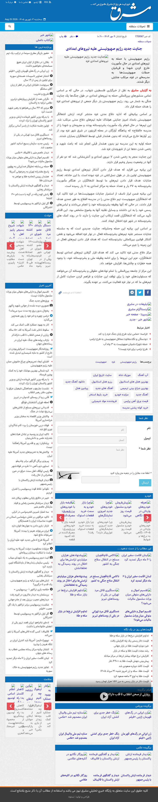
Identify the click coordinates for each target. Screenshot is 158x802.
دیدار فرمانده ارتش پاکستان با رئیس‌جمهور (136, 777)
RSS (46, 2)
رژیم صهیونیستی (128, 362)
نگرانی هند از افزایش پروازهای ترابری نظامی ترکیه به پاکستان (31, 101)
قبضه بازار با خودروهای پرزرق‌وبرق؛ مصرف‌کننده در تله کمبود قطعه (67, 530)
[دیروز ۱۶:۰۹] (72, 598)
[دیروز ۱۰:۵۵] (136, 720)
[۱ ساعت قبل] (46, 701)
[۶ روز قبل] (122, 510)
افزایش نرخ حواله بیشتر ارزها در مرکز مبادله (126, 656)
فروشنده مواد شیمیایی (104, 401)
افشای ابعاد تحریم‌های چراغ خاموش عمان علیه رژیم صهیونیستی (29, 363)
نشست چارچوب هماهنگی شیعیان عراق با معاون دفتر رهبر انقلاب (29, 390)
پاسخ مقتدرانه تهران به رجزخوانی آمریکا (29, 172)
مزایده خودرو (122, 394)
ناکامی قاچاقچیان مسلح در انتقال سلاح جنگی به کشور (104, 578)
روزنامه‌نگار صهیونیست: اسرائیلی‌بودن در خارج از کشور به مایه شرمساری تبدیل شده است (30, 353)
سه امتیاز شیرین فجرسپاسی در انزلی (30, 512)
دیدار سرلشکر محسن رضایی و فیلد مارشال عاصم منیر (33, 505)
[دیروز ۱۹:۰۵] (72, 762)
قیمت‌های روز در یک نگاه (137, 629)
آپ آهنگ (143, 375)
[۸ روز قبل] (85, 511)
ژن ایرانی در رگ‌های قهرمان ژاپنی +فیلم (136, 736)
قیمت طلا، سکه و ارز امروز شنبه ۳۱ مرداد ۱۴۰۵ (124, 671)
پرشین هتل (81, 388)
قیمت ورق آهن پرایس (136, 401)
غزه (113, 362)
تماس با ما (23, 2)
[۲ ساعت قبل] (104, 696)
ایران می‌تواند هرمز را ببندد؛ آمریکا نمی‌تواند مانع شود (33, 533)
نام (148, 428)
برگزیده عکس (143, 747)
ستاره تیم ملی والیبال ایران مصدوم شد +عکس (73, 736)
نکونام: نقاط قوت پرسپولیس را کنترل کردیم (32, 491)
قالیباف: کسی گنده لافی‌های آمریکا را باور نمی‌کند (29, 633)
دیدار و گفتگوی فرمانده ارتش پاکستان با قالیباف (106, 777)
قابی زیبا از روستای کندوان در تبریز (31, 397)
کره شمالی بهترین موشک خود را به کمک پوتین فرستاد (30, 373)
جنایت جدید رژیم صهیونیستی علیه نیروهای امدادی (104, 49)
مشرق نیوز (122, 10)
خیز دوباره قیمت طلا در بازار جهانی (131, 646)
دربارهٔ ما (10, 2)
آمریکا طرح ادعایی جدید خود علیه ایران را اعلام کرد (30, 542)
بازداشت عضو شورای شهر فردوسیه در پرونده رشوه (38, 254)
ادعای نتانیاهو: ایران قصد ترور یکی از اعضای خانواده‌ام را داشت (32, 624)
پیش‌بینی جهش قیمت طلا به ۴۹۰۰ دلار (129, 661)
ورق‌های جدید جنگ (39, 301)
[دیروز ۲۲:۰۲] (136, 762)
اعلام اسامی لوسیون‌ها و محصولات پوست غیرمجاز (11, 715)
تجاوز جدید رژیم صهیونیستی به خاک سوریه (32, 669)
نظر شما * (144, 449)
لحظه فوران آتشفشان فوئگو (35, 402)
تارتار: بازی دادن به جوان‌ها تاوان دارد (30, 526)
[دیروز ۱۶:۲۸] (104, 598)
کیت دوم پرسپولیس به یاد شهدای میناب (28, 558)
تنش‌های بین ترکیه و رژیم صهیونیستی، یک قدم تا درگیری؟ (31, 582)
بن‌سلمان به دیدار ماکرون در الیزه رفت (29, 595)
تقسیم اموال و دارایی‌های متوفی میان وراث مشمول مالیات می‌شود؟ (137, 615)
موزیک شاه (125, 375)
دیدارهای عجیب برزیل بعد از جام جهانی (28, 600)
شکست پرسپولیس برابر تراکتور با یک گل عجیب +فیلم (30, 607)
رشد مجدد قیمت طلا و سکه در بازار (131, 651)
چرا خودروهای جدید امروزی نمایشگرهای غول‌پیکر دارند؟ (104, 527)
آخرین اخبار (45, 285)
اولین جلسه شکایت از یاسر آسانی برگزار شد (30, 128)
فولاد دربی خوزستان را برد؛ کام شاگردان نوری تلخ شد (30, 427)
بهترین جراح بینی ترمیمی (134, 388)
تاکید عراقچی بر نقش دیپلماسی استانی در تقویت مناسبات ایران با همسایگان (29, 519)
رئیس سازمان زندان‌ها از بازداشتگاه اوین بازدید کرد (30, 565)
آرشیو (36, 2)
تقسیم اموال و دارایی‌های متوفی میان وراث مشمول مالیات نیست (29, 294)
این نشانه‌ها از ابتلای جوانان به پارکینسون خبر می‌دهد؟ (29, 719)
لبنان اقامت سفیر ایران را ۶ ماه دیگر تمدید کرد (137, 578)
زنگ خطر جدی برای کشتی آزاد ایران (105, 736)
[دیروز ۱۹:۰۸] (72, 563)
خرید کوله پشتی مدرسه (135, 408)
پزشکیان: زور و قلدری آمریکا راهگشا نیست (32, 445)
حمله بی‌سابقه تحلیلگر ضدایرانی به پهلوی (28, 166)
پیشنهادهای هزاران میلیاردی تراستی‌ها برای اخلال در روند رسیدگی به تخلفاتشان (72, 580)
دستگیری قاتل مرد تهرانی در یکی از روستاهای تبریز (105, 613)
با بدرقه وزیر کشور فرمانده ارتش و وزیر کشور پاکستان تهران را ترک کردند (30, 119)
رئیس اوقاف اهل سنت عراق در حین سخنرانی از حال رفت (32, 473)
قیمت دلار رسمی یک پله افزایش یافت (129, 641)
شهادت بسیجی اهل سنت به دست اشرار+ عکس (20, 254)
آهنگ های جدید (104, 388)
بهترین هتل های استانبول (133, 382)
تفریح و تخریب (41, 94)
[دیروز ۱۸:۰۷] (136, 598)
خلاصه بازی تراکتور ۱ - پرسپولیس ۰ (31, 590)
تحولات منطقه (137, 26)
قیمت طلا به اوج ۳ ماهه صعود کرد (131, 676)
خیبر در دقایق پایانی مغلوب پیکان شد (30, 498)
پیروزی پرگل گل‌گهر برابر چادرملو (32, 461)
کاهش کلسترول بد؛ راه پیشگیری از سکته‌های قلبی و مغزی (20, 719)
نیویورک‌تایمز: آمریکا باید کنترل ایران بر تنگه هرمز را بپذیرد (31, 642)
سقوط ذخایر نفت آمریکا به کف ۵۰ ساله (29, 330)
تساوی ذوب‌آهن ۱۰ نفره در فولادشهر (30, 466)
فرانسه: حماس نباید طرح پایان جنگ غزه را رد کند (123, 334)
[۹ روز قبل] (66, 513)
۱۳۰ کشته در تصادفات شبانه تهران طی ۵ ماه (29, 254)
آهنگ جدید (142, 394)
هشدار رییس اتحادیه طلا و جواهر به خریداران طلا (32, 178)
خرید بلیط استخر (98, 394)
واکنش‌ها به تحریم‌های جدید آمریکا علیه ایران (30, 454)
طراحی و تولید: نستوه (79, 797)
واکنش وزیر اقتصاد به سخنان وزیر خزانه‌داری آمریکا (33, 418)
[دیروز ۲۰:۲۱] (136, 563)
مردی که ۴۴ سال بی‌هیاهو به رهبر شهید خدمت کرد (30, 110)
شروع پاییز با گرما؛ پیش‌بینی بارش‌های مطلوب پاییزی (11, 252)
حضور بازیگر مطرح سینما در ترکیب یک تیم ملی (29, 55)
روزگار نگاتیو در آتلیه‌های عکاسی (73, 777)
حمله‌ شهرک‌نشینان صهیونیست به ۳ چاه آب (125, 344)
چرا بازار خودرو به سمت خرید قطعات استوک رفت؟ (86, 527)
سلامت (47, 679)
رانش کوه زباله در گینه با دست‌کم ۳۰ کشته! (31, 196)
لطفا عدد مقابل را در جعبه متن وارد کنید (130, 473)
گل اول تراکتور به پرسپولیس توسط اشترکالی (33, 205)
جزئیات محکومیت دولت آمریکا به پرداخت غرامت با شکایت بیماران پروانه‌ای (29, 551)
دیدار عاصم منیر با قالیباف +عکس (32, 153)
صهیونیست (101, 362)
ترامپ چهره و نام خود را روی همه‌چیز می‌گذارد (31, 318)
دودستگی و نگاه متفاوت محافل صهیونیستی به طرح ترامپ (118, 339)
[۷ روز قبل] (104, 513)
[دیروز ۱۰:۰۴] (72, 720)
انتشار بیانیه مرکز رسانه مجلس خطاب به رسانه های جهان (30, 651)
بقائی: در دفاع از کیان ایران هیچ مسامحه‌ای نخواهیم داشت (34, 64)
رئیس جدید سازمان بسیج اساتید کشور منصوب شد (31, 145)
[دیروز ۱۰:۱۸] (104, 720)
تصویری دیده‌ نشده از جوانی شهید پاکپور (28, 306)
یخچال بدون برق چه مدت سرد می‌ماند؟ (29, 311)
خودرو (148, 496)
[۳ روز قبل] (141, 513)
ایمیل (147, 438)
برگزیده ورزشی (143, 706)
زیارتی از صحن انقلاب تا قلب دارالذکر (127, 694)
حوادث (47, 215)
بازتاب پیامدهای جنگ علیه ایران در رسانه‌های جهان (33, 342)
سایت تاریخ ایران (102, 375)
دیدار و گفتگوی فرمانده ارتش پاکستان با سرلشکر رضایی (30, 187)
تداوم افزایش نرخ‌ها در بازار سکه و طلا (72, 613)
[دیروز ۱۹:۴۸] (104, 762)
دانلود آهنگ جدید (75, 382)
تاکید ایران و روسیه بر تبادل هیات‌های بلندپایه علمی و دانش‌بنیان (31, 436)
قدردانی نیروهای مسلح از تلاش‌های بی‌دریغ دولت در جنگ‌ (32, 409)
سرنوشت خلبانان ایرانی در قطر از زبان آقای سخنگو (31, 87)
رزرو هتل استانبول (102, 382)
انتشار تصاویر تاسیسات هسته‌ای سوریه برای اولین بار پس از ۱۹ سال (31, 78)
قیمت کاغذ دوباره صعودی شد (134, 666)
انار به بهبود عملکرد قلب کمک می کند (30, 325)
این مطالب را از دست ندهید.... (134, 548)
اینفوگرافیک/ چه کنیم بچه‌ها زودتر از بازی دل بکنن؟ (38, 717)
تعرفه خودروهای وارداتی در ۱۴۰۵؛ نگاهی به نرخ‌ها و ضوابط (143, 530)
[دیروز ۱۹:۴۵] (104, 563)
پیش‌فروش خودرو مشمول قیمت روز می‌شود (123, 527)
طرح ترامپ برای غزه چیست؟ (133, 349)
